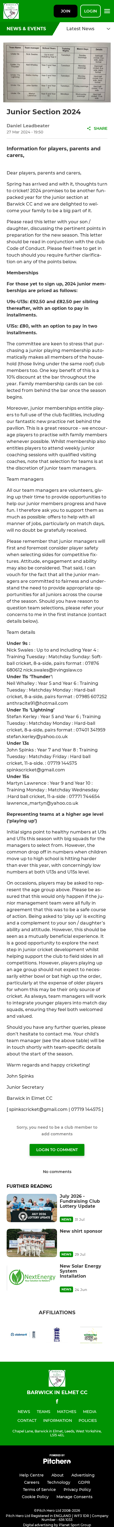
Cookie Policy (35, 1496)
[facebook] (57, 1402)
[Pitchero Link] (57, 1462)
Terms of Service (39, 1489)
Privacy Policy (77, 1489)
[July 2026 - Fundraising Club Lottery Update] (32, 1208)
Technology (58, 1482)
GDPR (84, 1482)
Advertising (83, 1475)
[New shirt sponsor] (32, 1243)
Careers (31, 1482)
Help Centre (31, 1475)
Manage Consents (74, 1496)
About (57, 1475)
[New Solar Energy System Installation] (32, 1278)
